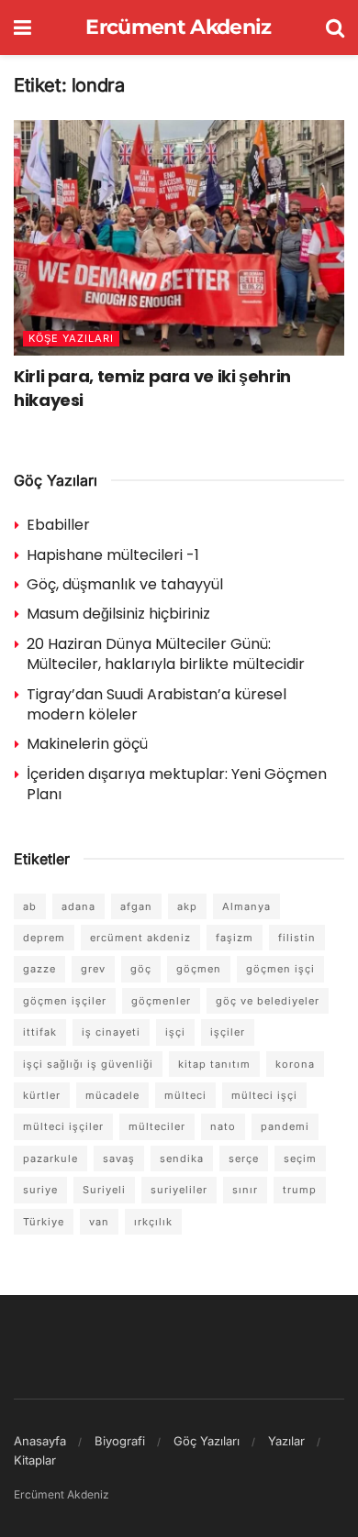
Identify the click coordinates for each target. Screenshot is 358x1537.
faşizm (234, 937)
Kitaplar (35, 1460)
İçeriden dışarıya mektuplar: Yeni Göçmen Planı (177, 784)
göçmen (198, 968)
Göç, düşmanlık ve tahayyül (125, 584)
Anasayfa (40, 1440)
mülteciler (157, 1126)
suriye (40, 1189)
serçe (244, 1158)
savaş (119, 1158)
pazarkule (50, 1158)
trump (300, 1189)
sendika (182, 1158)
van (99, 1221)
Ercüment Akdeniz (178, 27)
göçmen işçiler (64, 1000)
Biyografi (120, 1440)
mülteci (185, 1095)
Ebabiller (58, 524)
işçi (175, 1032)
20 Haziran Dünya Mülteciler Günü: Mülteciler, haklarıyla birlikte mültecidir (166, 654)
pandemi (285, 1126)
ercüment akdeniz (140, 937)
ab (30, 906)
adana (78, 906)
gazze (39, 968)
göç (140, 968)
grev (93, 968)
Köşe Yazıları (71, 338)
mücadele (112, 1095)
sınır (245, 1189)
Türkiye (43, 1221)
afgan (136, 906)
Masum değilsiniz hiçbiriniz (118, 613)
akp (187, 906)
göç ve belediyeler (267, 1000)
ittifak (40, 1032)
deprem (44, 937)
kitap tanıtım (214, 1064)
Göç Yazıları (206, 1440)
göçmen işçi (280, 968)
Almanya (246, 906)
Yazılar (286, 1440)
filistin (297, 937)
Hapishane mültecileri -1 (113, 554)
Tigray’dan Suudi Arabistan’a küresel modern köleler (156, 704)
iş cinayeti (111, 1032)
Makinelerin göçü (87, 743)
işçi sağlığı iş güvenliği (88, 1064)
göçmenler (161, 1000)
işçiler (227, 1032)
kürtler (42, 1095)
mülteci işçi (264, 1095)
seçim (300, 1158)
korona (295, 1064)
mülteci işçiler (63, 1126)
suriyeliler (179, 1189)
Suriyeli (104, 1189)
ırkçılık (153, 1221)
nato (223, 1126)
